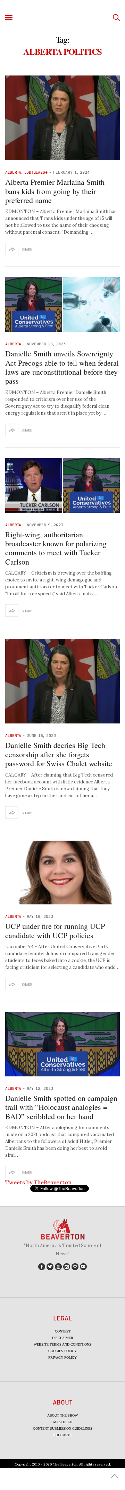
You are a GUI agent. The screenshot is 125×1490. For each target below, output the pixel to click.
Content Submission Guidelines (62, 1428)
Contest (62, 1331)
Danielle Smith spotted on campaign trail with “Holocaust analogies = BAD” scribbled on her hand (61, 1107)
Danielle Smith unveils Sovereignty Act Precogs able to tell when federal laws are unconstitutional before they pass (62, 367)
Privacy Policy (62, 1357)
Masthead (62, 1422)
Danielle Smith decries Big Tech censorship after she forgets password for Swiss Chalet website (58, 754)
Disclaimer (62, 1338)
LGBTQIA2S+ (36, 172)
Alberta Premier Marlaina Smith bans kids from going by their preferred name (55, 191)
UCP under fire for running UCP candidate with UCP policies (55, 930)
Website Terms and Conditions (62, 1344)
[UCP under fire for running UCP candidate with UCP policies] (62, 873)
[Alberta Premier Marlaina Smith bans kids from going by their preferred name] (62, 117)
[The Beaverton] (63, 18)
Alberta (13, 172)
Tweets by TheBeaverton (38, 1182)
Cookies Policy (62, 1351)
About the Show (62, 1415)
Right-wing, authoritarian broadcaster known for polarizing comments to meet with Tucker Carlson (56, 548)
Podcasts (62, 1435)
